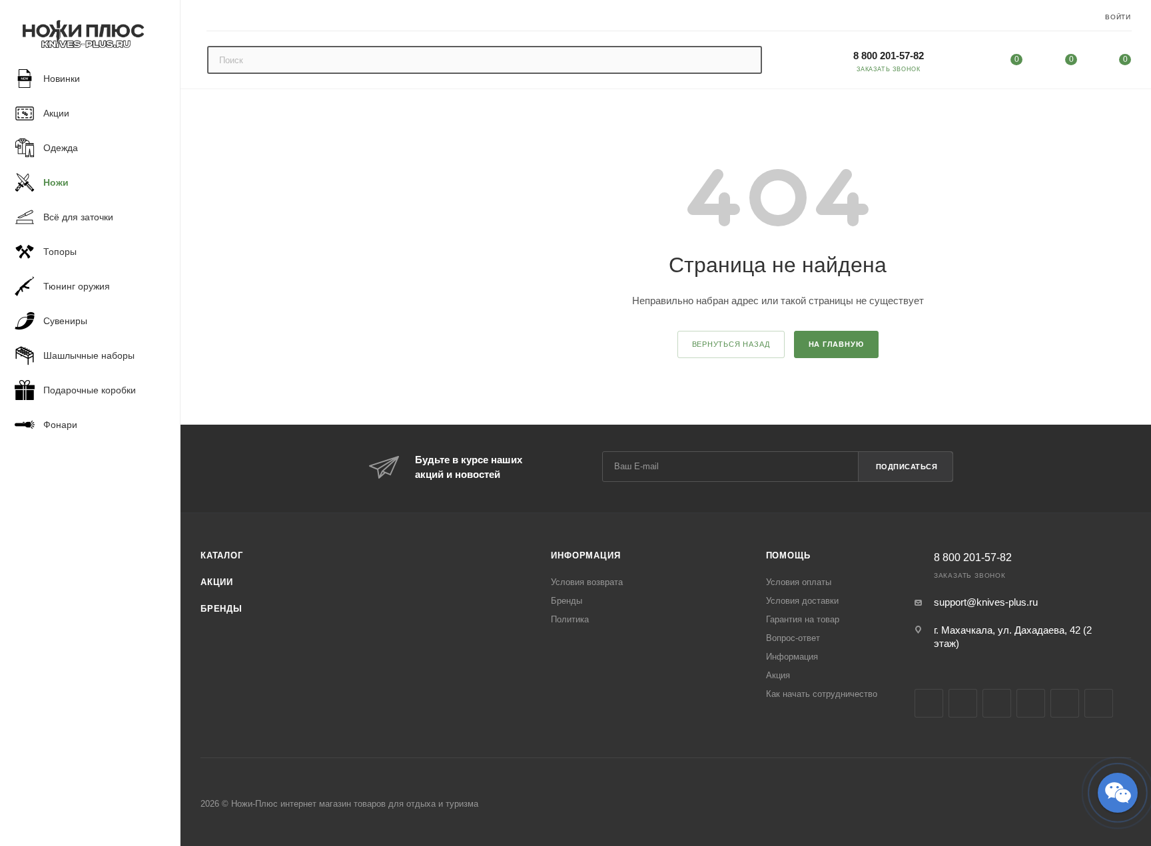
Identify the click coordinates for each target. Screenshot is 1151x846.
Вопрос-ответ (793, 638)
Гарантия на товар (802, 619)
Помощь (788, 555)
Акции (216, 582)
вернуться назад (731, 344)
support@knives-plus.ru (986, 602)
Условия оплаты (798, 582)
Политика (570, 619)
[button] (1118, 793)
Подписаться (907, 467)
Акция (778, 675)
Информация (585, 555)
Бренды (221, 609)
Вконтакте (929, 703)
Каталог (221, 555)
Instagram (963, 703)
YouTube (1030, 703)
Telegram (996, 703)
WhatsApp (1098, 703)
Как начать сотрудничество (821, 694)
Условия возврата (587, 582)
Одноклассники (1064, 703)
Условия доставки (802, 601)
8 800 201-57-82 (888, 55)
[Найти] (745, 60)
